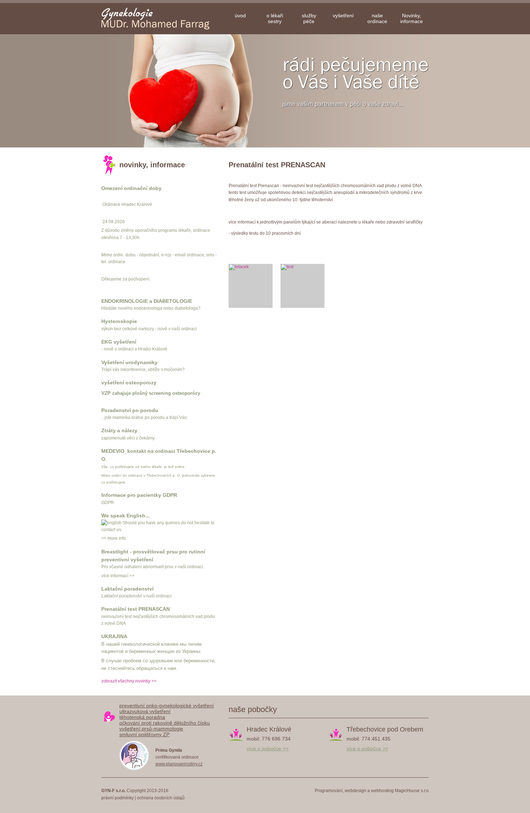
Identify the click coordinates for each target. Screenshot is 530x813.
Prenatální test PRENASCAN (135, 609)
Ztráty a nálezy (119, 430)
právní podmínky (117, 797)
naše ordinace (377, 18)
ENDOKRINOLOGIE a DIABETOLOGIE (146, 301)
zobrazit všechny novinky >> (128, 681)
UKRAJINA (114, 636)
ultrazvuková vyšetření (145, 711)
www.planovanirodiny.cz (179, 763)
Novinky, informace (411, 18)
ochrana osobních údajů (161, 797)
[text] (302, 286)
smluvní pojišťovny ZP (144, 734)
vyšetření (343, 15)
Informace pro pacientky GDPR (139, 495)
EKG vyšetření (118, 342)
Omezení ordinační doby (131, 188)
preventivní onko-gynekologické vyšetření (166, 705)
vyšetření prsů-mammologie (151, 729)
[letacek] (251, 286)
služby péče (309, 18)
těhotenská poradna (142, 717)
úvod (240, 15)
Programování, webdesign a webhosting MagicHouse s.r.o (372, 790)
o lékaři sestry (274, 18)
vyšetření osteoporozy (128, 382)
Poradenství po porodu (129, 410)
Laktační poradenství (127, 589)
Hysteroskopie (119, 321)
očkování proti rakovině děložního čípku (164, 723)
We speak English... (125, 515)
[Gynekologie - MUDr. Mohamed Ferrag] (162, 18)
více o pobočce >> (267, 748)
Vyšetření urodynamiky (129, 362)
